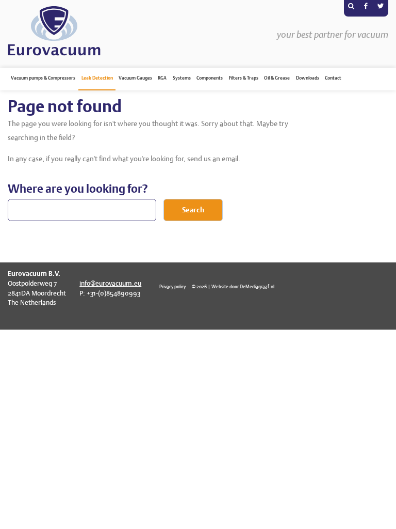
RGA (162, 78)
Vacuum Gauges (135, 78)
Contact (333, 78)
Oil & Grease (277, 78)
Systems (182, 78)
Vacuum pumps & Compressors (43, 78)
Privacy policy (172, 286)
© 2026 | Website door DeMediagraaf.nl (233, 286)
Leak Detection (97, 78)
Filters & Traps (243, 78)
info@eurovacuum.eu (110, 283)
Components (209, 78)
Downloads (307, 78)
